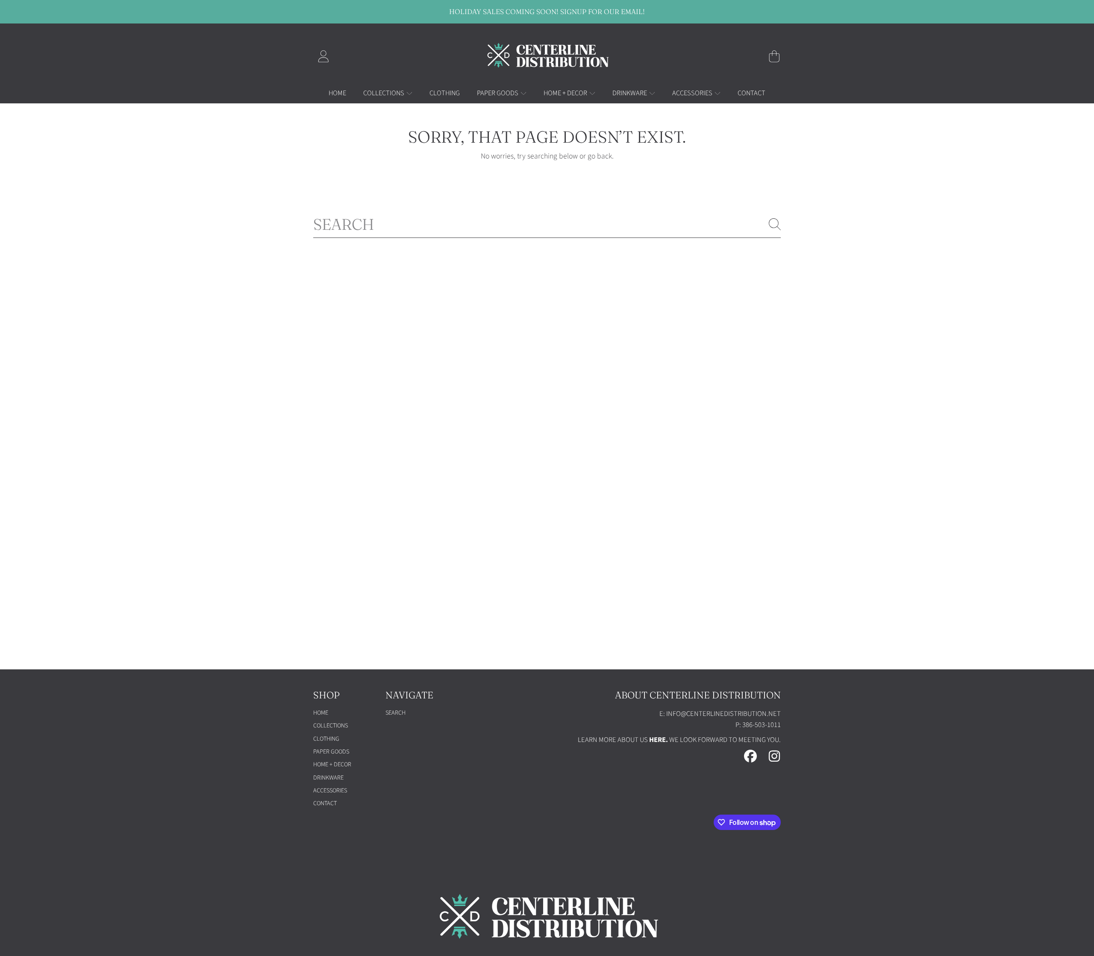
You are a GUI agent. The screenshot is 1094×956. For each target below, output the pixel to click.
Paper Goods (498, 93)
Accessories (693, 93)
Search (395, 712)
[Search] (775, 224)
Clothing (326, 738)
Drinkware (630, 93)
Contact (325, 803)
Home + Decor (566, 93)
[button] (774, 56)
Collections (384, 93)
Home (320, 712)
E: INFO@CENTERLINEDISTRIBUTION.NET (720, 714)
